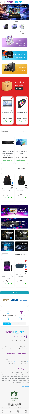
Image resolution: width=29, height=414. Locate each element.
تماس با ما (23, 363)
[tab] (26, 411)
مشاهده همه (19, 88)
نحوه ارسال (10, 361)
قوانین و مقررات (22, 361)
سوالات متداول (9, 359)
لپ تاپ (14, 32)
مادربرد (6, 32)
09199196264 (14, 340)
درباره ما (24, 359)
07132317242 (23, 340)
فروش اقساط (10, 363)
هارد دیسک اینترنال (22, 32)
